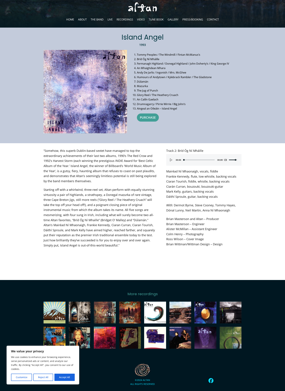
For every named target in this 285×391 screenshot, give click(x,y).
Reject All (43, 377)
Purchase (148, 117)
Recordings (125, 19)
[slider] (233, 160)
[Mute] (225, 160)
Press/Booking (192, 19)
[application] (204, 160)
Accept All (64, 377)
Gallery (173, 19)
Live (110, 19)
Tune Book (156, 19)
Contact (213, 19)
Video (141, 19)
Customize (21, 377)
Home (70, 19)
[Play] (171, 160)
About (82, 19)
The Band (97, 19)
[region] (43, 365)
